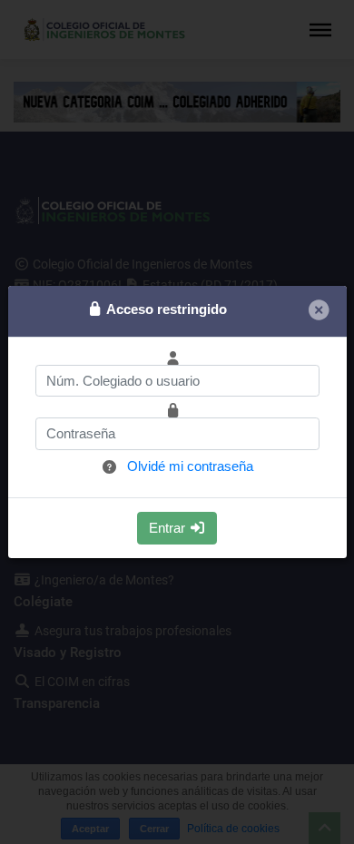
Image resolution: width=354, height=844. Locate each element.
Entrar (169, 527)
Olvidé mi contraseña (190, 466)
